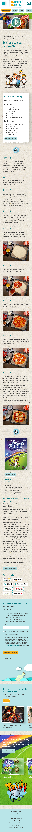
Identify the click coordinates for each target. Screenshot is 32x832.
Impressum (16, 816)
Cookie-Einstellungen (16, 827)
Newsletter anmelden (10, 652)
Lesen (15, 10)
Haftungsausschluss (16, 818)
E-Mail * (5, 624)
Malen (22, 10)
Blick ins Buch (10, 474)
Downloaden (9, 138)
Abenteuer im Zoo (8, 751)
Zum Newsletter (16, 811)
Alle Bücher (6, 10)
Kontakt (16, 813)
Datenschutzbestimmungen (12, 645)
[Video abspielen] (16, 22)
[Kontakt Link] (29, 3)
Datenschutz (16, 820)
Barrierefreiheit (16, 825)
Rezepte (6, 701)
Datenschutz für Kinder (16, 823)
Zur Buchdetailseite (10, 568)
